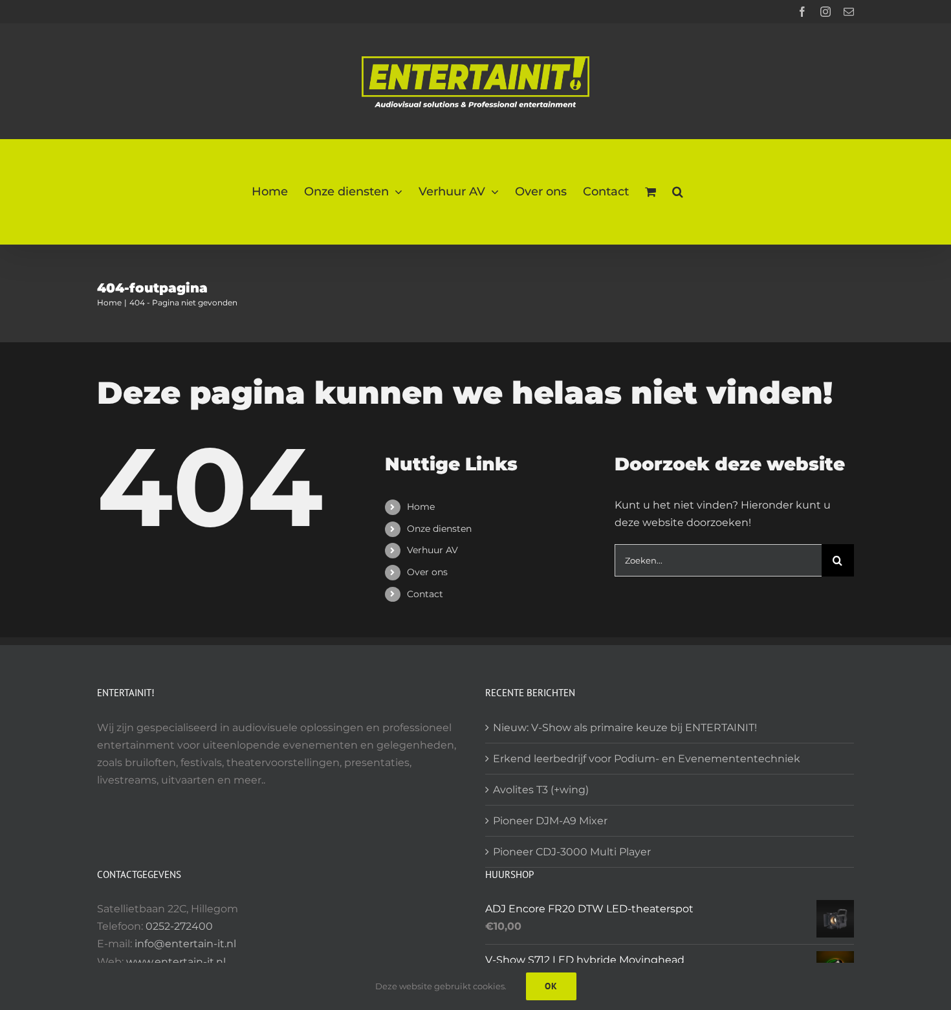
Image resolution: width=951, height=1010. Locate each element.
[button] (677, 192)
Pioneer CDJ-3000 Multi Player (572, 852)
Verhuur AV (432, 550)
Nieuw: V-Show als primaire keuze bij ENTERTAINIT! (625, 727)
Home (421, 506)
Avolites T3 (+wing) (541, 790)
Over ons (427, 572)
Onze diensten (439, 528)
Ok (551, 986)
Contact (425, 594)
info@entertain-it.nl (185, 944)
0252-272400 (179, 926)
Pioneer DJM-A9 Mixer (550, 821)
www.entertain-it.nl (176, 962)
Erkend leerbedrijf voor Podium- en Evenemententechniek (646, 758)
